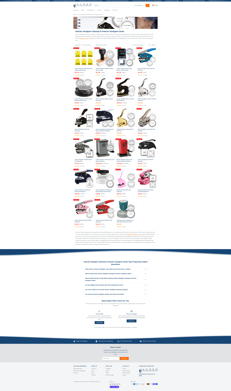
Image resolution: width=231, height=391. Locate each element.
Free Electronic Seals (126, 341)
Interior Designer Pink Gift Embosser (124, 190)
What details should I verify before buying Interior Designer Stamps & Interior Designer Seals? (110, 279)
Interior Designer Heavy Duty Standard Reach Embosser (124, 160)
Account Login (110, 375)
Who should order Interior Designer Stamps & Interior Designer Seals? (108, 273)
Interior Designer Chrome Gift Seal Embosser (147, 99)
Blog (92, 373)
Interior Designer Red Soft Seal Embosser (104, 221)
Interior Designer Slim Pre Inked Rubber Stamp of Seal (83, 99)
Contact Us (131, 321)
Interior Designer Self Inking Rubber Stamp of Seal (124, 69)
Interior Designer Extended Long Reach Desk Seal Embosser (104, 130)
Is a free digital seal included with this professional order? (104, 285)
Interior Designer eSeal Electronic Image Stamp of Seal (84, 69)
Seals (82, 10)
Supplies (106, 10)
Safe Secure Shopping (79, 370)
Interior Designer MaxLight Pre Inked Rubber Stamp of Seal (104, 190)
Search (124, 375)
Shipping (108, 368)
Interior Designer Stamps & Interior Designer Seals (90, 14)
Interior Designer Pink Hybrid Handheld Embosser (145, 190)
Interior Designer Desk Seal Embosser (82, 130)
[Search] (147, 5)
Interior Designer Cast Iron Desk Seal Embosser (125, 99)
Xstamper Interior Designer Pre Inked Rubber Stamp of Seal (125, 221)
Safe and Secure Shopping (105, 341)
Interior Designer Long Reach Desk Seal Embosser (82, 190)
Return (107, 370)
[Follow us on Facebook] (110, 384)
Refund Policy (126, 373)
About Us (114, 10)
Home (74, 14)
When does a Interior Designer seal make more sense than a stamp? (107, 269)
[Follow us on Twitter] (113, 384)
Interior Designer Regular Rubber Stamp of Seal (105, 69)
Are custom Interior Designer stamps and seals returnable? (104, 294)
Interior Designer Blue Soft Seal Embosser (146, 69)
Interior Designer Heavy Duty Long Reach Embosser (105, 160)
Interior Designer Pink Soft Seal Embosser (83, 221)
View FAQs (99, 322)
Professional (90, 10)
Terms (124, 368)
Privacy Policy (126, 370)
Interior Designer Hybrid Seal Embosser (145, 160)
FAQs (107, 373)
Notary (99, 10)
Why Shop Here (77, 368)
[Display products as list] (155, 45)
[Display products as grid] (153, 45)
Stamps (75, 10)
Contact (93, 375)
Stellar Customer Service (149, 341)
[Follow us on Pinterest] (115, 384)
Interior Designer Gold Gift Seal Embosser (125, 130)
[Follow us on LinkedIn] (119, 384)
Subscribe (124, 358)
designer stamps (84, 38)
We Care (75, 373)
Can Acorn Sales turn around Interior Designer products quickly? (106, 289)
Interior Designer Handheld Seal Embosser (146, 130)
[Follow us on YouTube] (117, 384)
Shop (92, 370)
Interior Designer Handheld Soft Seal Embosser (83, 160)
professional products (132, 234)
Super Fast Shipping (81, 341)
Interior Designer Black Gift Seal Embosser (104, 99)
